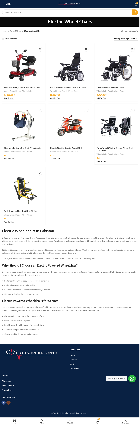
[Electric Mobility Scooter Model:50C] (70, 125)
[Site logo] (70, 4)
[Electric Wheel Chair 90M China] (116, 65)
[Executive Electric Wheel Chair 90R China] (70, 65)
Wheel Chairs (15, 31)
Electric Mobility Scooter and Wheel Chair (22, 87)
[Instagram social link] (8, 403)
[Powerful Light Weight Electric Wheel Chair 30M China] (116, 125)
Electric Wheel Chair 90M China (110, 87)
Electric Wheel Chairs (23, 91)
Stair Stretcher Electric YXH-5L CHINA (20, 211)
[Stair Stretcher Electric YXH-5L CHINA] (23, 189)
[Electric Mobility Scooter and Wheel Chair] (23, 65)
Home (4, 31)
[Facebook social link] (4, 403)
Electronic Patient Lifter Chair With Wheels (22, 148)
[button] (9, 98)
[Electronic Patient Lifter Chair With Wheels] (23, 125)
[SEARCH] (135, 12)
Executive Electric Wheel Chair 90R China (68, 87)
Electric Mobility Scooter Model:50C (66, 148)
